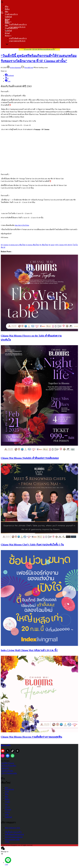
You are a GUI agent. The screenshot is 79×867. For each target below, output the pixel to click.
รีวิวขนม (8, 809)
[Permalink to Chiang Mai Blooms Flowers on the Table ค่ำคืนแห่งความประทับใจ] (39, 331)
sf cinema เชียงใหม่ (32, 245)
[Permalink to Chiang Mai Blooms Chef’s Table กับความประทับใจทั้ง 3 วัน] (39, 539)
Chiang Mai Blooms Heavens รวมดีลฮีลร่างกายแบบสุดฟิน (31, 737)
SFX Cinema (59, 245)
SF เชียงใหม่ (43, 245)
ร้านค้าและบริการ (11, 14)
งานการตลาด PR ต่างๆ (17, 41)
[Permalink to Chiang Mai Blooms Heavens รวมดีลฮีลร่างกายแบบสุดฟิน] (39, 732)
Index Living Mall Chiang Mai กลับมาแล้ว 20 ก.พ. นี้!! (29, 650)
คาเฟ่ (7, 791)
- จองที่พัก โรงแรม (7, 763)
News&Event (28, 67)
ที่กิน (6, 6)
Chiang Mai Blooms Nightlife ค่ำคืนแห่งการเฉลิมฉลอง (30, 458)
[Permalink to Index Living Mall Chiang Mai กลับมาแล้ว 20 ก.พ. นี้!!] (39, 645)
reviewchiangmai (15, 67)
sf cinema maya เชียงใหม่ (17, 245)
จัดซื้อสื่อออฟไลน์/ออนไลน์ (14, 834)
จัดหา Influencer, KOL (12, 828)
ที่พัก (6, 12)
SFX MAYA (68, 245)
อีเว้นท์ (7, 33)
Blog (6, 787)
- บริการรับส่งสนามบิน (9, 773)
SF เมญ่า (52, 245)
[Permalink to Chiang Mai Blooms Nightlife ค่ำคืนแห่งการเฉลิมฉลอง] (39, 453)
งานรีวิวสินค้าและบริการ (18, 24)
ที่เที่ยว (7, 9)
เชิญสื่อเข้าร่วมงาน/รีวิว (13, 832)
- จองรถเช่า (5, 768)
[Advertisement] (39, 148)
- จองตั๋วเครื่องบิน (7, 771)
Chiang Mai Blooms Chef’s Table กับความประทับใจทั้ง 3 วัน (32, 544)
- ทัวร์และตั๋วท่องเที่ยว (8, 766)
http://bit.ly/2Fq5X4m (22, 225)
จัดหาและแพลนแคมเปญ (14, 837)
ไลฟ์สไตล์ (8, 17)
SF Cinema (4, 245)
